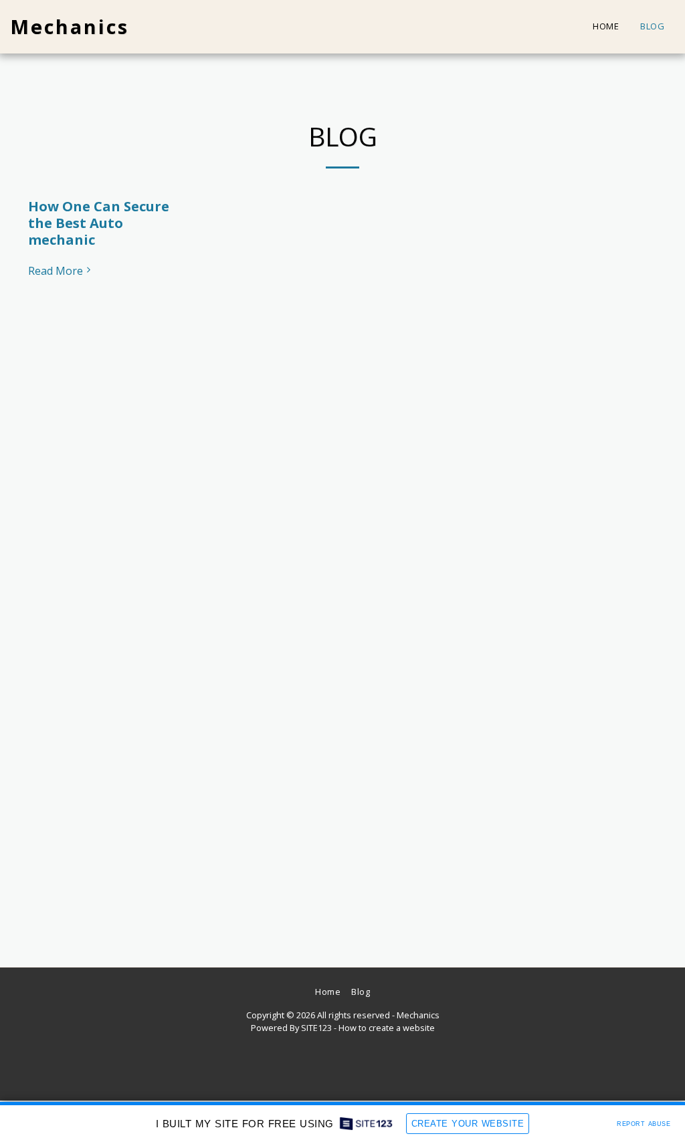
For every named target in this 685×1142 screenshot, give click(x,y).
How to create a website (386, 1028)
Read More (55, 270)
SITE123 (316, 1028)
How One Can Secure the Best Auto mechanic (98, 223)
